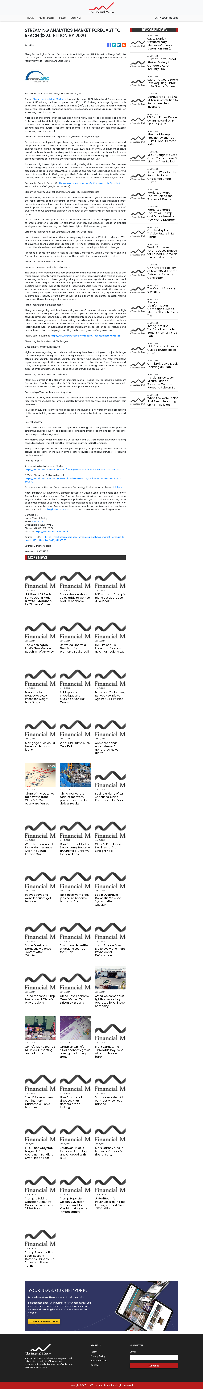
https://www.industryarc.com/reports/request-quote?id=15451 (85, 335)
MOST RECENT (46, 17)
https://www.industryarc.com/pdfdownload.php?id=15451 (89, 183)
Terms (93, 1351)
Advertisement (98, 1360)
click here (117, 487)
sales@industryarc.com (57, 509)
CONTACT (76, 17)
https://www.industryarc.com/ (51, 531)
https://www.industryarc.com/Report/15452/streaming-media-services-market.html (71, 469)
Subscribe (154, 1365)
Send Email (37, 521)
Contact (95, 1365)
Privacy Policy (97, 1356)
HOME (30, 17)
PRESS (62, 17)
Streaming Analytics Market (48, 99)
